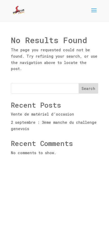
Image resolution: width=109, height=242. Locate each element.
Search (88, 88)
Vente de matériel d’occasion (42, 114)
